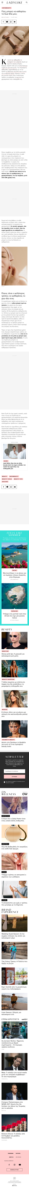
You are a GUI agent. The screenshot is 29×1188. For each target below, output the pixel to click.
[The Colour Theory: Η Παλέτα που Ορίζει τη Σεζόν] (14, 950)
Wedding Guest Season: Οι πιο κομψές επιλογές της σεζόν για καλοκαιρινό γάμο (13, 936)
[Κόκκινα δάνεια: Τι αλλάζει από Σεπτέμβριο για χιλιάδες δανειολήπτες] (14, 1123)
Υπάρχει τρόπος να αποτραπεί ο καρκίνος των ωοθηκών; (14, 875)
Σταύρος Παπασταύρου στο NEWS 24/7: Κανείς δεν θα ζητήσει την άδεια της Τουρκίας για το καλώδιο (13, 1105)
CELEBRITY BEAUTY (8, 739)
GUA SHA (5, 481)
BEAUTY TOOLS (7, 479)
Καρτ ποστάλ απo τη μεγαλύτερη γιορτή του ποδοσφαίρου (14, 988)
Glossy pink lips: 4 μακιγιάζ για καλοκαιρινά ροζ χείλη (13, 655)
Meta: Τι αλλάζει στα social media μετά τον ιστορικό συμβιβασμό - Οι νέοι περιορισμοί (14, 1074)
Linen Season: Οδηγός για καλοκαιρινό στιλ (11, 1013)
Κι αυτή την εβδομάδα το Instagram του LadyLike (14, 61)
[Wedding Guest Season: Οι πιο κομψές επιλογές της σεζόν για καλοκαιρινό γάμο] (14, 923)
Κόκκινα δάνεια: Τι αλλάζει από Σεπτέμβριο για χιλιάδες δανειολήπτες (13, 1135)
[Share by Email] (15, 22)
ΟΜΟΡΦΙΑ (5, 844)
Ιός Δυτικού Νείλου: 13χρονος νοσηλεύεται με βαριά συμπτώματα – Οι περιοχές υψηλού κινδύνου (13, 1044)
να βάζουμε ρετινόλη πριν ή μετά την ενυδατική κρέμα (14, 72)
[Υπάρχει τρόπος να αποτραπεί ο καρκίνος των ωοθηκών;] (14, 861)
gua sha (18, 77)
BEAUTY (4, 476)
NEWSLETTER (14, 1169)
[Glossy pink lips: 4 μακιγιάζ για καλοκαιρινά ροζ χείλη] (14, 640)
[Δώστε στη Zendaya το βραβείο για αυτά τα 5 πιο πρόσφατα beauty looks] (14, 729)
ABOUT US (11, 1157)
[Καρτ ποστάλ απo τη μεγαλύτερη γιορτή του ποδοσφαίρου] (14, 976)
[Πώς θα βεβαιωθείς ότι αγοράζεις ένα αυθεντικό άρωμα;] (14, 833)
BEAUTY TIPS (18, 479)
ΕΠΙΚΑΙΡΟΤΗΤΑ (10, 1019)
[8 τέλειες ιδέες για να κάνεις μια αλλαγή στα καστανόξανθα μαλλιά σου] (14, 698)
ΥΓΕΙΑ (4, 872)
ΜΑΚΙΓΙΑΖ (5, 651)
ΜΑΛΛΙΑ (4, 709)
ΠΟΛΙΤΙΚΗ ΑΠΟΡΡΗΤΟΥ (8, 1160)
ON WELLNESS (9, 793)
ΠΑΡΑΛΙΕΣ (14, 611)
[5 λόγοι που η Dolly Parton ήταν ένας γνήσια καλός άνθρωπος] (14, 805)
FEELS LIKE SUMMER (14, 534)
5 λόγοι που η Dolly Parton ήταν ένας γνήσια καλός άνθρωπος (14, 819)
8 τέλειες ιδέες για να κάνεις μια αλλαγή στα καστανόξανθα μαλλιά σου (14, 714)
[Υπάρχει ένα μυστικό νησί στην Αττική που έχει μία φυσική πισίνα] (14, 596)
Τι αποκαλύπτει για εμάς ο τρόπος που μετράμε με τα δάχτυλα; (14, 904)
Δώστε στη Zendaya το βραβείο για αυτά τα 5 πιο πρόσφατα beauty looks (14, 744)
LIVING (4, 900)
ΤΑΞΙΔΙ (14, 570)
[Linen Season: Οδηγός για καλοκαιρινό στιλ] (14, 1001)
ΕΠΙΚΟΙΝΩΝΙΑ (10, 1153)
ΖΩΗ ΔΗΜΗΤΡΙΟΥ (14, 579)
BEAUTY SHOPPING (8, 679)
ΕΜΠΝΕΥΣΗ (5, 816)
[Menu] (2, 2)
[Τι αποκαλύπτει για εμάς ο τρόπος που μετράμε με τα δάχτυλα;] (14, 889)
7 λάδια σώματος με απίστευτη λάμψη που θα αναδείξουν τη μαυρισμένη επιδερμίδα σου (13, 684)
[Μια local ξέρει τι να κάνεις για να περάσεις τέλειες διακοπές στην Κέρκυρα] (14, 555)
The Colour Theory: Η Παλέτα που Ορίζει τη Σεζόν (14, 962)
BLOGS (6, 461)
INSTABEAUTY (6, 8)
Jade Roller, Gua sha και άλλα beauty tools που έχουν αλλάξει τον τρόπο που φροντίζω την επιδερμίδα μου (14, 466)
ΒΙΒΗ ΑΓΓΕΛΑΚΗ (5, 17)
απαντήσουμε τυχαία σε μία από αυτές (14, 66)
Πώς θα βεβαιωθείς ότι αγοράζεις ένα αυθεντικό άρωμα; (14, 847)
